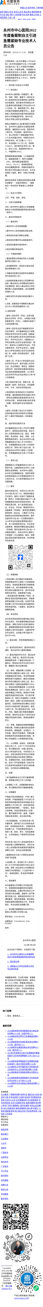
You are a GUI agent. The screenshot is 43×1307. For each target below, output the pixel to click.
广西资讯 (4, 1153)
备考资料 (4, 1199)
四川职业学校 (20, 1111)
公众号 (3, 1143)
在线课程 (4, 1180)
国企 (8, 15)
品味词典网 (30, 1103)
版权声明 (4, 1130)
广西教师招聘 (14, 1095)
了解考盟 (39, 8)
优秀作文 (24, 1095)
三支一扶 (11, 17)
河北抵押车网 (31, 1111)
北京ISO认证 (10, 1100)
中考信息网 (13, 1097)
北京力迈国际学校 (18, 1103)
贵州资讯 (4, 1162)
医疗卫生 (26, 19)
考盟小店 (23, 8)
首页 (2, 12)
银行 (12, 15)
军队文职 (25, 15)
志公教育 (4, 1095)
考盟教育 (10, 983)
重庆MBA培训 (34, 1095)
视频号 (3, 1148)
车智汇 (36, 1108)
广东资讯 (4, 1166)
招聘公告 (4, 1185)
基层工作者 (34, 15)
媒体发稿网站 (21, 1108)
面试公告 (4, 1189)
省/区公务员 (18, 12)
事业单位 (27, 12)
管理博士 (16, 1106)
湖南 (34, 19)
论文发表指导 (32, 1100)
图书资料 (31, 8)
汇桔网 (21, 1097)
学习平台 (4, 1171)
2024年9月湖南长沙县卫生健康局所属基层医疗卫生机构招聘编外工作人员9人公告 (23, 1055)
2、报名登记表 (13, 962)
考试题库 (4, 1194)
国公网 (30, 1108)
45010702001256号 (21, 1298)
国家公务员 (8, 12)
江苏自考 (8, 1114)
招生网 (27, 1097)
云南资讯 (4, 1157)
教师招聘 (35, 12)
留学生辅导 (24, 1106)
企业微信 (4, 1139)
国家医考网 (9, 1111)
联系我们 (4, 1134)
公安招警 (18, 15)
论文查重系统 (21, 1100)
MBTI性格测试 (9, 1108)
